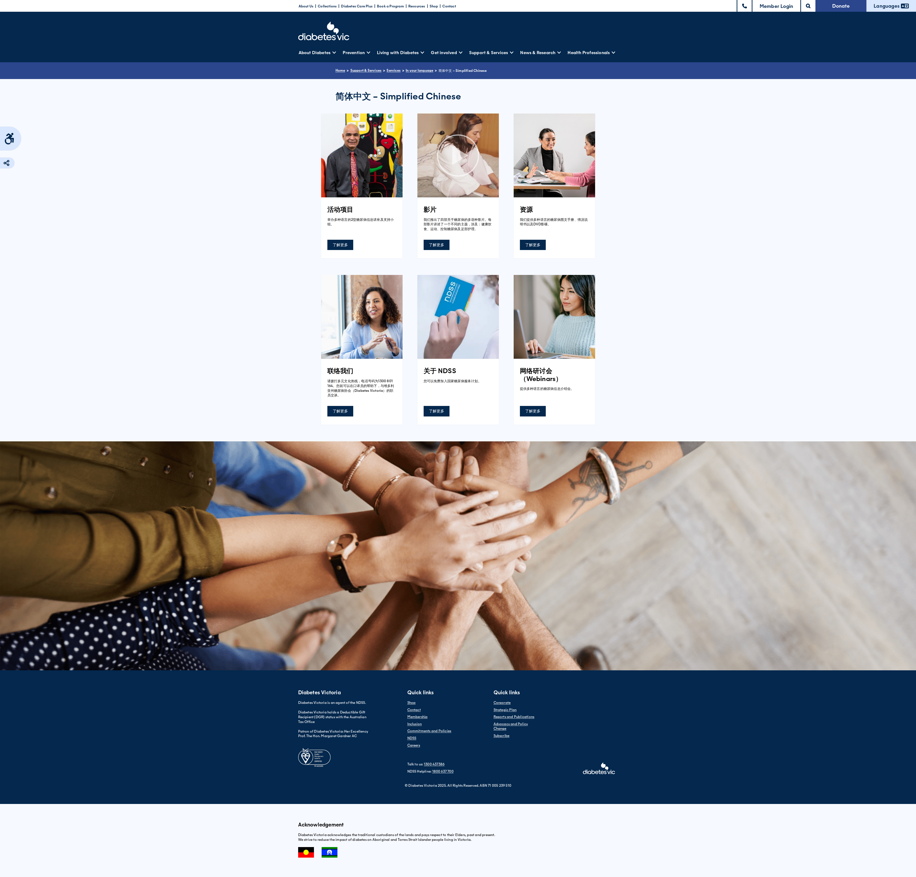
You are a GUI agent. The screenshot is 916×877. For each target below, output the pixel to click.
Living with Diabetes (398, 52)
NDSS (411, 738)
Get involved (444, 52)
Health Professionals (589, 52)
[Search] (808, 6)
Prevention (354, 52)
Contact (449, 6)
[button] (776, 6)
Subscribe (502, 736)
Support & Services (488, 52)
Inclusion (414, 724)
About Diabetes (315, 52)
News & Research (537, 52)
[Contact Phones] (744, 6)
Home (340, 70)
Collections (327, 6)
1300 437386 (434, 764)
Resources (416, 6)
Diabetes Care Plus (357, 6)
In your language (419, 70)
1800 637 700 (443, 771)
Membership (417, 717)
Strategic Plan (505, 710)
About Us (306, 6)
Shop (434, 6)
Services (394, 70)
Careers (413, 745)
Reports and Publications (514, 717)
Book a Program (390, 6)
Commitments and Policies (429, 731)
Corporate (502, 702)
